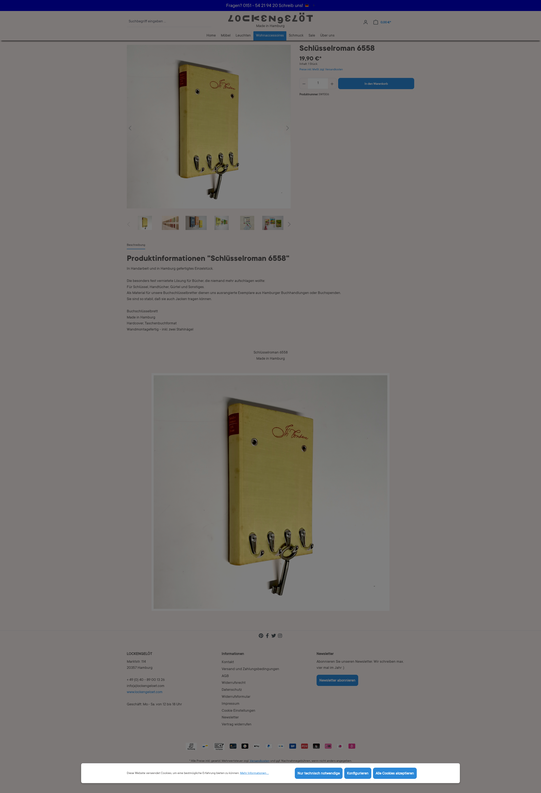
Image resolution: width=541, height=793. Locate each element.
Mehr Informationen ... (254, 773)
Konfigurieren (358, 774)
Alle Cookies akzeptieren (395, 774)
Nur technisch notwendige (319, 774)
